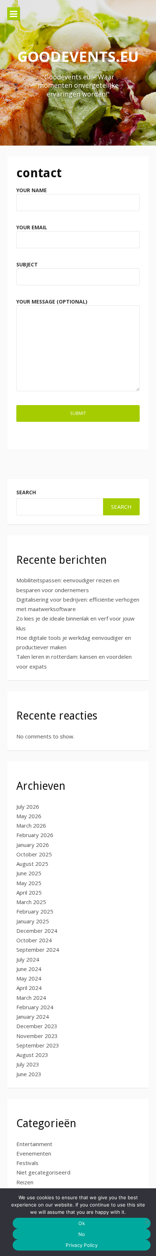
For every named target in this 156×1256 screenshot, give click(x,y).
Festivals (27, 1162)
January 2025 (32, 921)
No (81, 1234)
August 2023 (32, 1054)
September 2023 (37, 1045)
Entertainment (34, 1144)
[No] (147, 1222)
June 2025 (28, 873)
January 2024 (32, 1016)
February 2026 (34, 835)
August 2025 (32, 863)
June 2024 (28, 968)
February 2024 (34, 1007)
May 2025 (28, 883)
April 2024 (29, 987)
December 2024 (36, 930)
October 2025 (34, 854)
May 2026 (28, 816)
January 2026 (32, 844)
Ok (81, 1223)
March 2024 (31, 997)
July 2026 (27, 806)
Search (26, 492)
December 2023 (36, 1026)
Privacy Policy (82, 1245)
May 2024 (28, 978)
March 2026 (31, 825)
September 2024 (37, 949)
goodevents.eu (78, 56)
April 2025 (29, 892)
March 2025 (31, 902)
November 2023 (37, 1035)
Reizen (24, 1182)
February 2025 (34, 911)
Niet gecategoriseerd (43, 1172)
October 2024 (34, 940)
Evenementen (33, 1153)
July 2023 (27, 1064)
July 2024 (27, 959)
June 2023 (28, 1074)
